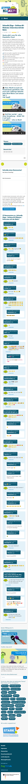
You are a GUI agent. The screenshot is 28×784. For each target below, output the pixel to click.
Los (25, 677)
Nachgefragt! (20, 705)
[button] (14, 105)
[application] (14, 105)
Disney (4, 692)
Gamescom (5, 699)
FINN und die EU (6, 695)
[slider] (12, 110)
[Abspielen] (4, 110)
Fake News (12, 692)
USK (19, 715)
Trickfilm (12, 715)
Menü (6, 18)
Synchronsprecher (20, 712)
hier (23, 206)
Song (4, 712)
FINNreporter (9, 8)
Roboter (19, 709)
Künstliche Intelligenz (17, 144)
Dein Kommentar (7, 178)
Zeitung (12, 718)
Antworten (11, 229)
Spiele (10, 712)
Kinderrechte (6, 702)
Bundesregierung (15, 686)
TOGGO (4, 715)
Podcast (4, 709)
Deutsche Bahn (7, 144)
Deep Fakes (5, 689)
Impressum (4, 748)
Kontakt (3, 745)
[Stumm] (21, 110)
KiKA (13, 699)
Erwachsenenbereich (6, 754)
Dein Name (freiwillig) (8, 172)
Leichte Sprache (5, 757)
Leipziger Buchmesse (7, 705)
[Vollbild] (23, 110)
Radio (12, 709)
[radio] (4, 152)
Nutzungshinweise (6, 759)
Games (16, 695)
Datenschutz (4, 751)
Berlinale (5, 686)
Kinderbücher (21, 699)
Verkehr (4, 718)
